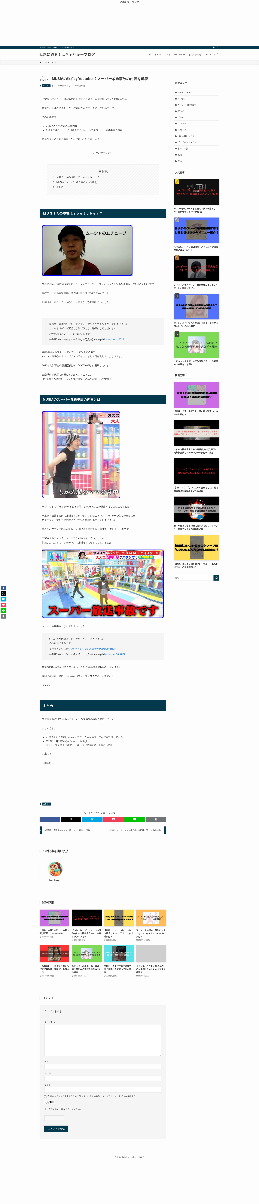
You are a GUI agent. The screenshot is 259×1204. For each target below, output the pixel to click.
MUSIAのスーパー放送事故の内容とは (77, 182)
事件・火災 (183, 148)
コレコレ (182, 123)
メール (47, 1073)
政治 (180, 154)
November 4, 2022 (114, 339)
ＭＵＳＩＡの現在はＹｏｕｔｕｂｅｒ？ (78, 177)
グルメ (181, 111)
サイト (47, 1085)
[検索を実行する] (216, 578)
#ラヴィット (77, 648)
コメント (49, 1022)
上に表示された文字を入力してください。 (64, 1109)
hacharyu (55, 880)
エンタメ (46, 86)
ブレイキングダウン (187, 142)
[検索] (217, 47)
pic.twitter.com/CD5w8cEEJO (100, 648)
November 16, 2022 (114, 654)
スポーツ (182, 130)
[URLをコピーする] (156, 819)
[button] (50, 819)
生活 (180, 161)
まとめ (60, 187)
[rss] (214, 47)
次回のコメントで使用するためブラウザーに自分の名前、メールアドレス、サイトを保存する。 (93, 1096)
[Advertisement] (129, 25)
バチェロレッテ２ (186, 136)
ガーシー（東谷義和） (188, 105)
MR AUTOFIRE (185, 92)
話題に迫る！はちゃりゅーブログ (67, 54)
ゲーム (181, 117)
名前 (46, 1061)
